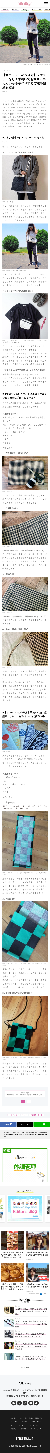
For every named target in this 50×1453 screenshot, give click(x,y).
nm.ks (10, 202)
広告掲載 (24, 1421)
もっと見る (25, 1367)
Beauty (15, 10)
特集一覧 (13, 1418)
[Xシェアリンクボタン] (19, 1403)
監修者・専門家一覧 (35, 1418)
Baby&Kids (36, 10)
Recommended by (34, 1293)
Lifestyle (25, 10)
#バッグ (24, 1115)
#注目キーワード (37, 1115)
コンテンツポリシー (35, 1425)
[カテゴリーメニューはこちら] (46, 3)
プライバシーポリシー (18, 1425)
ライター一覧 (22, 1418)
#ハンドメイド (14, 1115)
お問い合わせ (36, 1421)
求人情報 (14, 1421)
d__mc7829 (12, 342)
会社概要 (24, 1428)
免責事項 (14, 1428)
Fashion (5, 10)
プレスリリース (36, 1428)
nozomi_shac (42, 64)
